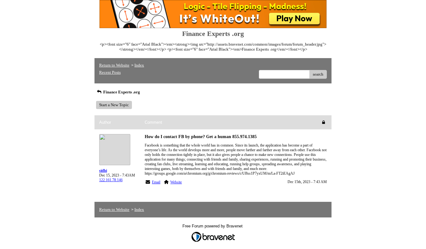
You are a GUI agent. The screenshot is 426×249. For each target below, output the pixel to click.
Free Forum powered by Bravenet (213, 226)
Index (139, 65)
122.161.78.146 (111, 180)
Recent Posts (110, 72)
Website (176, 182)
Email (156, 182)
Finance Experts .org (121, 92)
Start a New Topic (114, 104)
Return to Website (114, 65)
